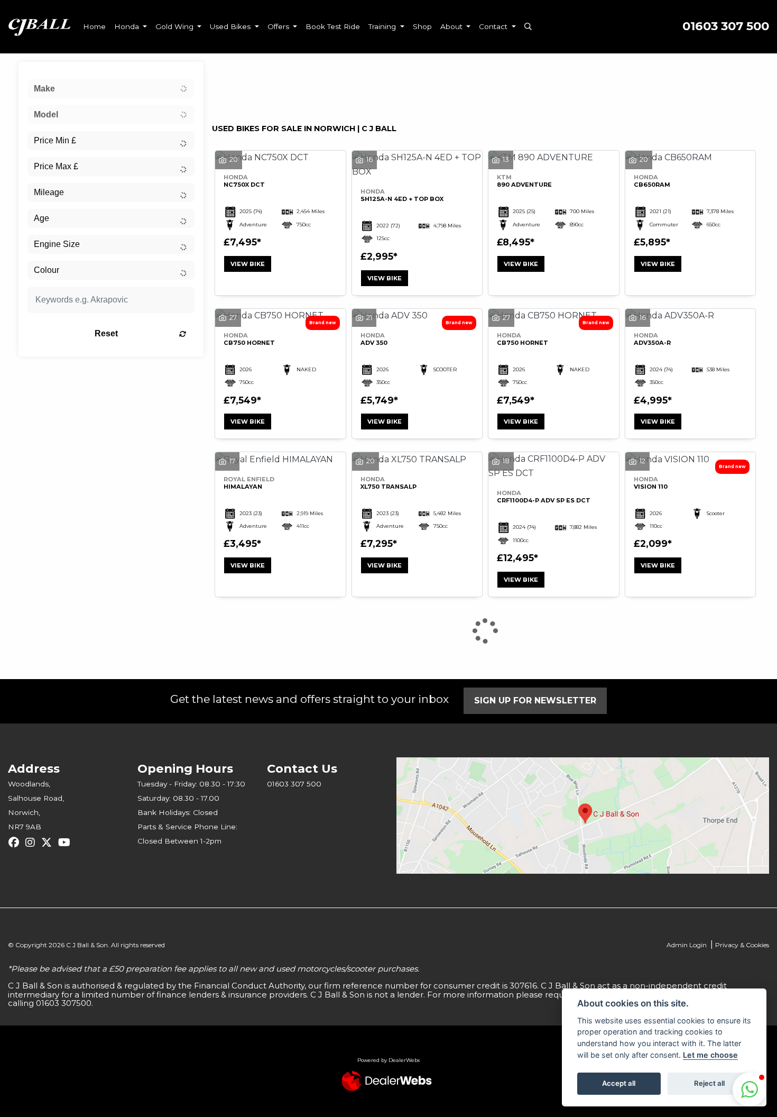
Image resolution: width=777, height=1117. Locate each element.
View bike (247, 264)
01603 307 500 (725, 26)
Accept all (618, 1083)
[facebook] (16, 842)
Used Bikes (231, 26)
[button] (749, 1089)
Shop (422, 26)
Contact (494, 26)
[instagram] (33, 842)
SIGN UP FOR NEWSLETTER (535, 700)
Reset (106, 333)
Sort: (228, 72)
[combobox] (111, 88)
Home (94, 26)
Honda (127, 26)
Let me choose (710, 1054)
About (452, 26)
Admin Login (687, 945)
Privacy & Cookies (742, 945)
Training (383, 26)
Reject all (709, 1083)
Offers (279, 26)
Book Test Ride (333, 26)
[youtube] (67, 842)
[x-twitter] (49, 842)
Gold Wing (175, 26)
